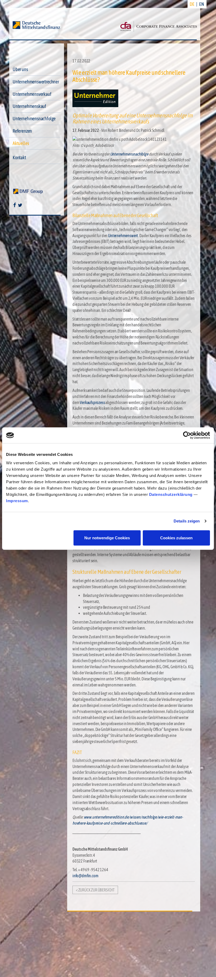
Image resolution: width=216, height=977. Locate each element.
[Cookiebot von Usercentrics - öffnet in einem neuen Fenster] (187, 435)
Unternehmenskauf (29, 106)
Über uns (20, 69)
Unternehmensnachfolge (34, 118)
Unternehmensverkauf (32, 94)
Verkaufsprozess (92, 402)
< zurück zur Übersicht (95, 890)
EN (201, 4)
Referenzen (22, 131)
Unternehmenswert (123, 235)
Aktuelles (21, 143)
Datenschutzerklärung (171, 494)
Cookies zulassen (176, 537)
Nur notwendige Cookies (107, 537)
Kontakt (19, 157)
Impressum (17, 500)
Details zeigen (187, 521)
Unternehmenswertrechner (36, 81)
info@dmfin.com (85, 875)
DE (192, 4)
